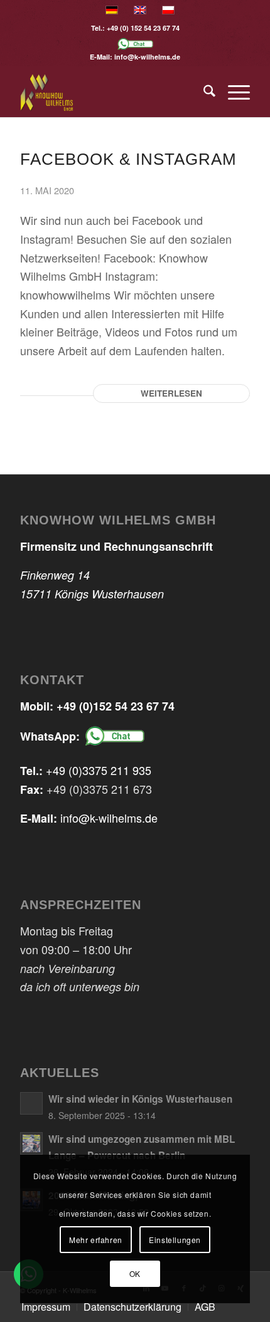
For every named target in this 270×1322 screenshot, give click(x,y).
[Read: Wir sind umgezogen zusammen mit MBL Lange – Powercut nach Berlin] (31, 1143)
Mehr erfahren (95, 1239)
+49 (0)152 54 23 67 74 (116, 706)
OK (135, 1273)
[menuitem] (203, 92)
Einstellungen (175, 1239)
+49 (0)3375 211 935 (98, 770)
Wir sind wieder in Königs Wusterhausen (140, 1099)
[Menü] (232, 92)
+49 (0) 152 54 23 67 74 (143, 28)
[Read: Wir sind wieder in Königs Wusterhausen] (31, 1103)
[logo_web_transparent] (111, 92)
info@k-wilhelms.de (147, 56)
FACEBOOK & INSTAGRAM (128, 159)
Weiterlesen (171, 393)
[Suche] (203, 92)
